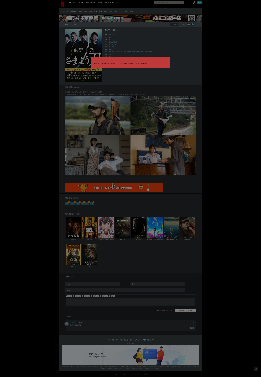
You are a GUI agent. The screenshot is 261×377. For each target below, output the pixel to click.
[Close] (167, 59)
